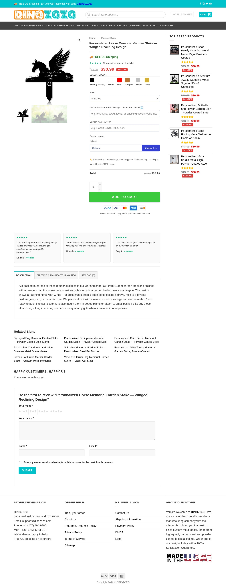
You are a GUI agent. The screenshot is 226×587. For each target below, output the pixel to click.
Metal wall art (87, 25)
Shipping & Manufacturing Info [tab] (56, 275)
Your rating (26, 405)
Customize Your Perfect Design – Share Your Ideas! (116, 107)
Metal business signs (59, 25)
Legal (118, 538)
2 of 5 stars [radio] (25, 412)
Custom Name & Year (100, 122)
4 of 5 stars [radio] (43, 412)
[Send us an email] (210, 4)
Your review (26, 418)
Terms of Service (75, 538)
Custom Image (97, 136)
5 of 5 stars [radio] (55, 412)
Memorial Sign (139, 25)
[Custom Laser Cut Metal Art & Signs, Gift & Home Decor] (45, 14)
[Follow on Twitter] (207, 4)
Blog (153, 25)
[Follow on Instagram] (204, 4)
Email (93, 446)
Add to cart (124, 197)
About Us (70, 519)
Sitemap (70, 545)
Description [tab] (23, 275)
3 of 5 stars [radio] (32, 412)
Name (23, 446)
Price (97, 92)
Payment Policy (124, 525)
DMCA (119, 532)
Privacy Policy (73, 532)
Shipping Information (128, 519)
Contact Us (166, 25)
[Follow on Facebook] (200, 4)
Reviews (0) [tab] (88, 275)
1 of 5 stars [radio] (19, 412)
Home (92, 38)
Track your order (75, 512)
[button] (182, 14)
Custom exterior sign (28, 25)
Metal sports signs (113, 25)
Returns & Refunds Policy (80, 525)
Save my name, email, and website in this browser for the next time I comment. (69, 462)
